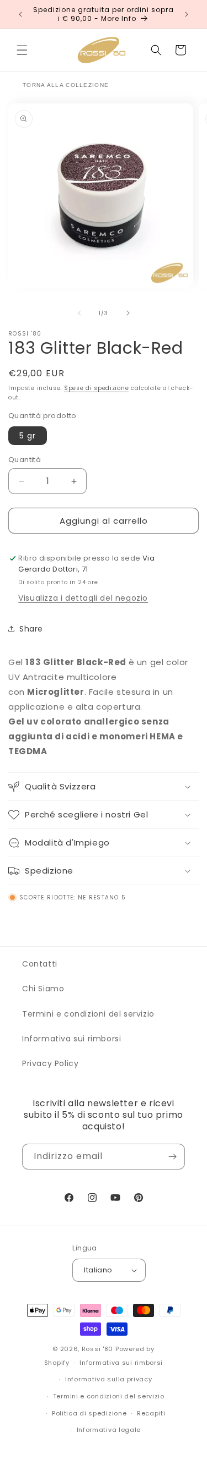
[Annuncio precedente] (20, 14)
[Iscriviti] (172, 1157)
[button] (22, 50)
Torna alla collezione (66, 85)
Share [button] (31, 628)
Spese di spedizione (96, 388)
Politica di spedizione (89, 1413)
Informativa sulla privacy (108, 1379)
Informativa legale (109, 1429)
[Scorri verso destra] (128, 313)
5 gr (27, 435)
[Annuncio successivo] (186, 14)
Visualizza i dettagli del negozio (83, 597)
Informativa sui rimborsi (71, 1038)
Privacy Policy (50, 1063)
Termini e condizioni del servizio (88, 1013)
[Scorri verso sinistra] (79, 313)
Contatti (39, 963)
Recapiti (151, 1413)
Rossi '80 (97, 1348)
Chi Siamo (43, 988)
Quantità (24, 459)
